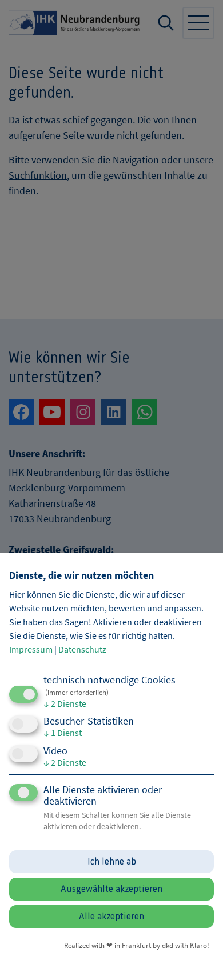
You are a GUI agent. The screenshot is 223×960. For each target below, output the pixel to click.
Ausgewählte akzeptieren (111, 889)
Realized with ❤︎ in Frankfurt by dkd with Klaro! (136, 945)
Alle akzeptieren (111, 916)
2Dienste (64, 703)
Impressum (31, 649)
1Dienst (62, 732)
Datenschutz (82, 649)
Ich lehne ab (111, 862)
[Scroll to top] (199, 936)
